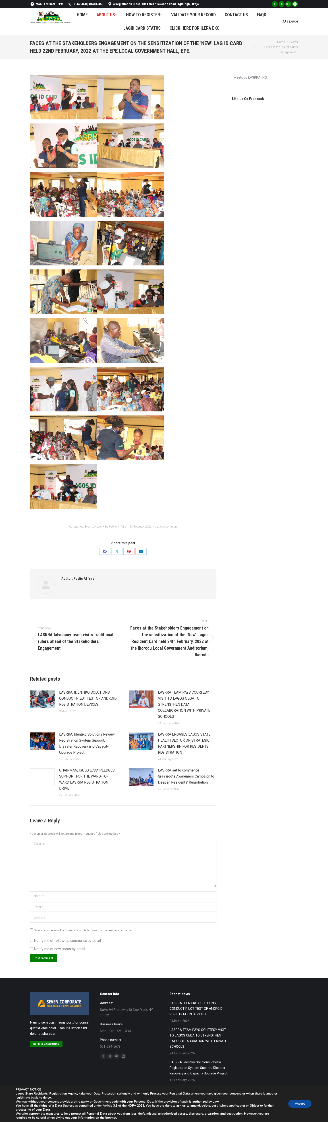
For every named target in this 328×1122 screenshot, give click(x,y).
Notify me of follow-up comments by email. (68, 940)
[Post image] (42, 699)
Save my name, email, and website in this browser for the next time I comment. (84, 930)
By (115, 526)
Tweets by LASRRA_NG (249, 77)
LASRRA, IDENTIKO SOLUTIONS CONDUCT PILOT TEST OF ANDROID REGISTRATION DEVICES (88, 698)
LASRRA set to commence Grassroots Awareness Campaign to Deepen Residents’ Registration (186, 776)
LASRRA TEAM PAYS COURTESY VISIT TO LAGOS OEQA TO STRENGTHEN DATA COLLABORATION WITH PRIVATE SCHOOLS (184, 704)
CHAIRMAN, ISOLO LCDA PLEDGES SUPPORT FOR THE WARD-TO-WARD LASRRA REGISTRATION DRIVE (87, 779)
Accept (300, 1103)
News (98, 526)
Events (89, 526)
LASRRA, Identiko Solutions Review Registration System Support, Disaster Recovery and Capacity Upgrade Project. (87, 743)
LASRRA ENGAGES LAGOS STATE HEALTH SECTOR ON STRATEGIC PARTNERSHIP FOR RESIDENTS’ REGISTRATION (184, 743)
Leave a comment (166, 526)
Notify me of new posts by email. (60, 949)
